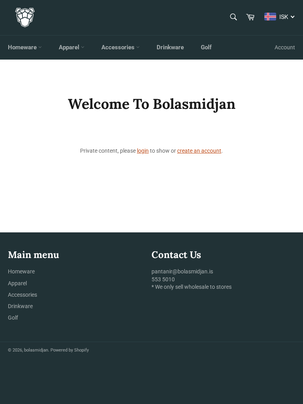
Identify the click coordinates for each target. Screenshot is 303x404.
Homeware (23, 47)
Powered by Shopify (69, 350)
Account (285, 47)
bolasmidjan (36, 350)
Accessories (118, 47)
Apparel (70, 47)
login (143, 151)
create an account (199, 151)
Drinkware (170, 47)
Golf (206, 47)
